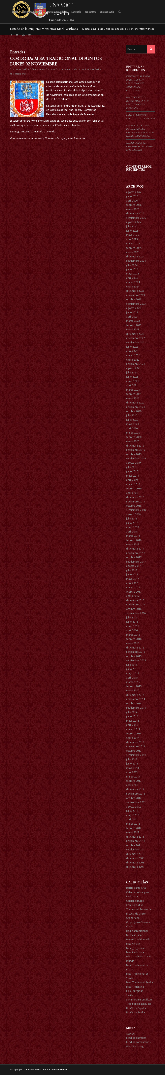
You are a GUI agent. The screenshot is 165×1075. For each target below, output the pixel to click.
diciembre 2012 (135, 789)
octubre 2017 (133, 557)
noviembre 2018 (135, 501)
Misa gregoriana (135, 948)
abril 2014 (132, 724)
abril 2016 (132, 630)
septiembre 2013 (136, 754)
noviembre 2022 (135, 338)
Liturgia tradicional (137, 930)
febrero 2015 (133, 686)
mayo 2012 (132, 815)
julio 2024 (131, 265)
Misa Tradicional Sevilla (139, 982)
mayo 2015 (132, 673)
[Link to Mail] (29, 35)
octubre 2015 (133, 656)
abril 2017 (132, 583)
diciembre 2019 (135, 445)
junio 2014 (132, 716)
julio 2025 (131, 226)
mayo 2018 (132, 527)
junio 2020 (132, 419)
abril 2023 (132, 316)
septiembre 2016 (136, 613)
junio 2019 (132, 471)
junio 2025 (132, 230)
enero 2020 (132, 441)
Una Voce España (136, 1008)
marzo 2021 (133, 389)
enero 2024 (132, 286)
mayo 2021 (132, 381)
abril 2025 (132, 239)
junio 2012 (132, 810)
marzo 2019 (133, 484)
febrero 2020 (133, 437)
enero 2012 (132, 832)
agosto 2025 (133, 222)
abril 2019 (132, 479)
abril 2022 (132, 351)
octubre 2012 (133, 798)
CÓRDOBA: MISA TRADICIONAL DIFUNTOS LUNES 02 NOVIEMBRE (56, 61)
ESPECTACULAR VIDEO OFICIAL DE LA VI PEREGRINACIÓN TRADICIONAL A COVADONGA (138, 83)
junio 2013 (132, 763)
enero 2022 (132, 359)
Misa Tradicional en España (64, 69)
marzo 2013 (133, 776)
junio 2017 (132, 574)
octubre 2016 (133, 608)
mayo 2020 (132, 424)
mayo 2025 (132, 234)
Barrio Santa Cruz (136, 887)
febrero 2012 (133, 828)
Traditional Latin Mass (138, 1003)
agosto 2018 (133, 514)
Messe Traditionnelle (138, 939)
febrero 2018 (133, 540)
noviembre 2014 (135, 699)
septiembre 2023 (136, 303)
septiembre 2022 (136, 342)
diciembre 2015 (135, 647)
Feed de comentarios (138, 1042)
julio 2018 (131, 518)
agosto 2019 (133, 462)
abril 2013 (132, 772)
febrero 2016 (133, 638)
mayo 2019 (132, 475)
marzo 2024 (133, 282)
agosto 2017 (133, 565)
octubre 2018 (133, 505)
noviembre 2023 (135, 295)
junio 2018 (132, 522)
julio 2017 (131, 570)
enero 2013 (132, 785)
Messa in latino (134, 935)
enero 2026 (132, 209)
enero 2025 (132, 252)
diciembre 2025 (135, 213)
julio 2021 (131, 372)
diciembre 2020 (135, 402)
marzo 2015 (133, 682)
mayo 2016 (132, 626)
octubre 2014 (133, 703)
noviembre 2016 (135, 604)
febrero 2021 (133, 393)
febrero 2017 (133, 591)
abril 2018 (132, 531)
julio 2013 (131, 759)
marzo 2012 (133, 823)
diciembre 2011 (135, 836)
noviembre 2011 (135, 840)
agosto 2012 (133, 806)
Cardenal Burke (135, 900)
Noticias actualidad (116, 29)
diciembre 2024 (135, 256)
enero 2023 (132, 329)
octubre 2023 (133, 299)
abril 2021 (132, 385)
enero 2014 (132, 737)
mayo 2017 (132, 578)
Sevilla (129, 995)
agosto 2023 (133, 308)
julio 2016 (131, 617)
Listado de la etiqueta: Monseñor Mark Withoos (44, 29)
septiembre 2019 (136, 458)
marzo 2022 (133, 355)
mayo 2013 (132, 767)
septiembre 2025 (136, 217)
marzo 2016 (133, 634)
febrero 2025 (133, 247)
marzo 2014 (133, 729)
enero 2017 (132, 595)
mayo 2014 (132, 720)
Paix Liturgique (134, 990)
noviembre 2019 (135, 449)
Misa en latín (133, 943)
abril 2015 (132, 677)
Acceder (131, 1033)
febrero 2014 (133, 733)
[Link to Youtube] (23, 35)
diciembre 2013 (135, 742)
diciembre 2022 (135, 333)
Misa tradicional (135, 952)
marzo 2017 (133, 587)
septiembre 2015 (136, 660)
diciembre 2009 (135, 858)
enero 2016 (132, 643)
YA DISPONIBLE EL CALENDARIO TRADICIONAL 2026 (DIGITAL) (140, 146)
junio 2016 (132, 621)
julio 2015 (131, 664)
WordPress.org (135, 1046)
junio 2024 (132, 269)
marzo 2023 (133, 320)
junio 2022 (132, 346)
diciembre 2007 (135, 866)
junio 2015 (132, 669)
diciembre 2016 (135, 600)
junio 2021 (132, 376)
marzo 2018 (133, 535)
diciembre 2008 (135, 862)
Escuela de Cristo (136, 913)
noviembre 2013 (135, 746)
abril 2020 (132, 428)
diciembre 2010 (135, 853)
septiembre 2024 (136, 260)
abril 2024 (132, 277)
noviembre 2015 (135, 651)
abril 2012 (132, 819)
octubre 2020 (133, 411)
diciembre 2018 (135, 497)
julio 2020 (131, 415)
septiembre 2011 (136, 849)
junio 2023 (132, 312)
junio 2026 (132, 196)
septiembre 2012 (136, 802)
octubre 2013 (133, 750)
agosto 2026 (133, 192)
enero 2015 (132, 690)
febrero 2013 (133, 780)
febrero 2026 (133, 204)
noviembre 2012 (135, 793)
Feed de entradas (136, 1037)
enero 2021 (132, 398)
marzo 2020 (133, 432)
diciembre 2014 (135, 694)
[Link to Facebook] (11, 35)
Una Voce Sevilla (135, 1012)
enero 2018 (132, 544)
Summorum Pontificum (139, 999)
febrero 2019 (133, 488)
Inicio (100, 29)
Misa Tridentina (135, 986)
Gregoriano (133, 917)
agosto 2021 (133, 368)
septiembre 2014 (136, 707)
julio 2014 (131, 712)
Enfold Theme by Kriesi (55, 1069)
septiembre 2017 (136, 561)
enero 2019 (132, 492)
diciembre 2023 (135, 290)
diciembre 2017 (135, 548)
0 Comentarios (37, 69)
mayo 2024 (132, 273)
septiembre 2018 (136, 509)
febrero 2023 (133, 325)
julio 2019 (131, 467)
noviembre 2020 (135, 406)
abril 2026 (132, 200)
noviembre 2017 (135, 553)
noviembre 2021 (135, 363)
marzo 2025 (133, 243)
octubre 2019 (133, 454)
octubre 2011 (133, 845)
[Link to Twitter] (17, 35)
